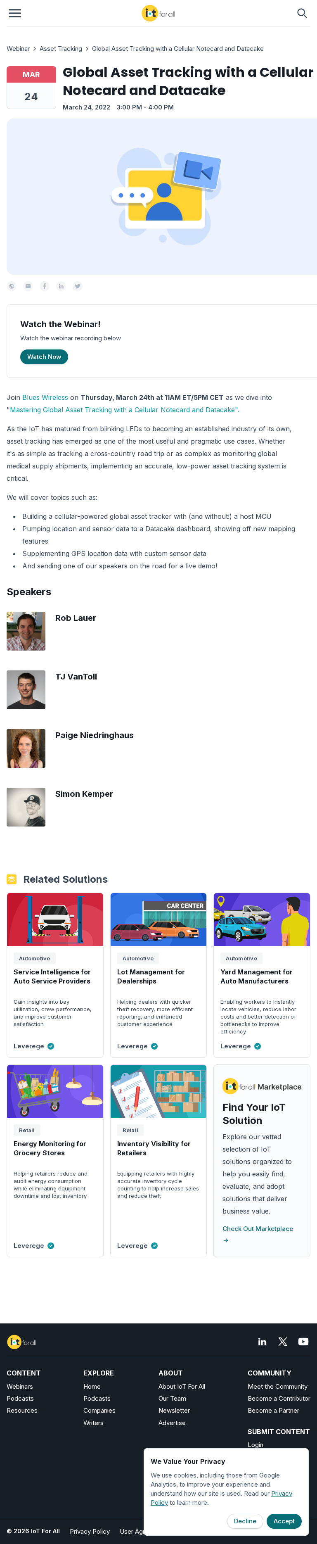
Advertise (172, 1423)
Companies (99, 1410)
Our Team (172, 1398)
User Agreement (143, 1531)
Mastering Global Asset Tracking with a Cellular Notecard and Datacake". (124, 410)
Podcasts (20, 1398)
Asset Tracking (61, 48)
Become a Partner (273, 1410)
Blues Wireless (45, 397)
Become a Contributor (279, 1398)
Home (92, 1386)
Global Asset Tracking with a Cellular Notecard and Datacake (178, 48)
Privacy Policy (90, 1531)
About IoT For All (181, 1386)
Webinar (18, 48)
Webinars (20, 1386)
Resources (22, 1410)
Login (255, 1445)
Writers (93, 1423)
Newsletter (174, 1410)
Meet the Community (278, 1386)
